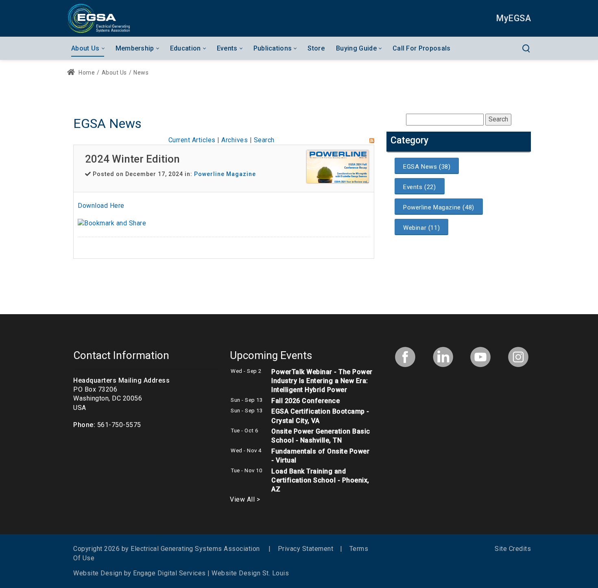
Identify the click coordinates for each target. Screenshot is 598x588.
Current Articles (192, 140)
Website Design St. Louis (250, 573)
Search (264, 140)
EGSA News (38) (426, 166)
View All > (245, 499)
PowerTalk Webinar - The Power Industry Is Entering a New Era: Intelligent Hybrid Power (322, 381)
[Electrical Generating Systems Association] (98, 18)
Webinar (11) (421, 227)
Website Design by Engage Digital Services (139, 573)
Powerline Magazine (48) (438, 207)
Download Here (101, 205)
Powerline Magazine (225, 174)
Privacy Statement (306, 549)
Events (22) (419, 187)
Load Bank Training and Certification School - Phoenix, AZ (320, 480)
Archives (234, 140)
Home (86, 72)
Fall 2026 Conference (305, 401)
